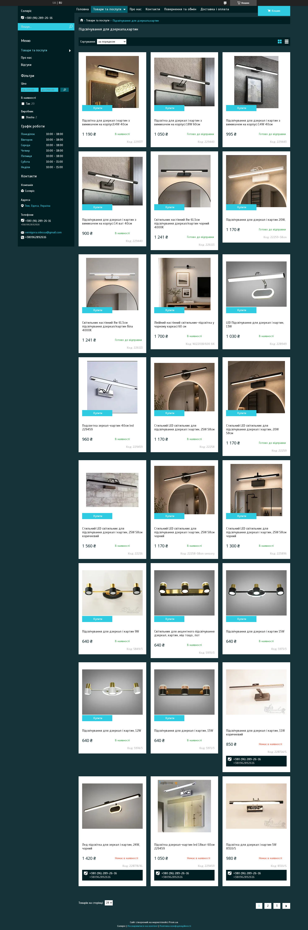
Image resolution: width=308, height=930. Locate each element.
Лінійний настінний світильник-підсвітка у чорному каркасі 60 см (184, 324)
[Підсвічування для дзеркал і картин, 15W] (184, 692)
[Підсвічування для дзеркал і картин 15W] (256, 593)
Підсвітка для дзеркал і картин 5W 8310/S (251, 846)
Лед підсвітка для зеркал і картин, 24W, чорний (111, 846)
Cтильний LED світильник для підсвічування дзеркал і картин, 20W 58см (252, 429)
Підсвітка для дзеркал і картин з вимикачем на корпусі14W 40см (106, 122)
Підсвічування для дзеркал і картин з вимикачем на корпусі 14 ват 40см (109, 221)
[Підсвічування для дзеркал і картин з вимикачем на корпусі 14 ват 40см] (112, 181)
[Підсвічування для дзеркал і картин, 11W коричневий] (256, 692)
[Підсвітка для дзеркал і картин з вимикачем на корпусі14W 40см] (112, 82)
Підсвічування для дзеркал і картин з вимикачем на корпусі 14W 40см (253, 122)
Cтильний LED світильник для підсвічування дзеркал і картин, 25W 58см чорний (184, 532)
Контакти (153, 9)
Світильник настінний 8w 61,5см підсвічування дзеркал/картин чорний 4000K (181, 223)
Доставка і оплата (215, 9)
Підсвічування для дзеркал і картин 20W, (255, 220)
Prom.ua (173, 922)
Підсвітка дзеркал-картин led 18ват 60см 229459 (184, 846)
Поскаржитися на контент (143, 926)
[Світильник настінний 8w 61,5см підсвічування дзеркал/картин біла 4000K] (112, 284)
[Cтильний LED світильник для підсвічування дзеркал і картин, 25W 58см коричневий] (112, 490)
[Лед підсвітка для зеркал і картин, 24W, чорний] (112, 806)
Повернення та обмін (180, 9)
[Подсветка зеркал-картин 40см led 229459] (112, 387)
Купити (97, 108)
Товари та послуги (107, 9)
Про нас (135, 9)
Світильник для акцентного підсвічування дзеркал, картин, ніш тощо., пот (184, 633)
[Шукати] (70, 26)
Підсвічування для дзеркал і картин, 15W (183, 731)
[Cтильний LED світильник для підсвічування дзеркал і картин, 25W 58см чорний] (184, 490)
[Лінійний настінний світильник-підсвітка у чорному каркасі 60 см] (184, 284)
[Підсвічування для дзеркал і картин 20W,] (256, 181)
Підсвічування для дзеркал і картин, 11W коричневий (255, 732)
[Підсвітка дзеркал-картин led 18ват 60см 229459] (184, 806)
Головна (82, 9)
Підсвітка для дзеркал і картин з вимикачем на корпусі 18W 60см (178, 122)
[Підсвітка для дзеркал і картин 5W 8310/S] (256, 806)
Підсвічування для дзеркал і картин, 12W (111, 731)
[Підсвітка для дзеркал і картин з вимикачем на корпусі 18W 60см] (184, 82)
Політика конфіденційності (175, 926)
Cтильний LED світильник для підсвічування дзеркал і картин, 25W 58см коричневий (112, 532)
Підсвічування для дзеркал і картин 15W (255, 631)
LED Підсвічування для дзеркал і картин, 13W (255, 324)
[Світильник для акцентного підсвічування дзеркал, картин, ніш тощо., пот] (184, 593)
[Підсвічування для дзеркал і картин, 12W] (112, 692)
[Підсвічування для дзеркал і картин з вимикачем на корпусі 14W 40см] (256, 82)
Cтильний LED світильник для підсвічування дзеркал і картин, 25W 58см (184, 427)
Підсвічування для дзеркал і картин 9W (110, 631)
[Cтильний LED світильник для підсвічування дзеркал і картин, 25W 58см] (184, 387)
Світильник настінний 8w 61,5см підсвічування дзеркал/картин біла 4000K (107, 326)
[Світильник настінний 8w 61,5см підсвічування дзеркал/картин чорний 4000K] (184, 181)
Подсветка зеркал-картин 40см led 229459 (108, 427)
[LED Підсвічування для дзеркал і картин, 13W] (256, 284)
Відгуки (26, 65)
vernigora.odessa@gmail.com (43, 232)
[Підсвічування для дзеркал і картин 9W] (112, 593)
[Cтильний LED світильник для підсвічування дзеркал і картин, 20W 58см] (256, 387)
